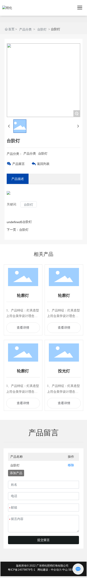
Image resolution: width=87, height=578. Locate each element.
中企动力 (56, 569)
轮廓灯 (23, 295)
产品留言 (18, 164)
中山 (65, 569)
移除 (71, 465)
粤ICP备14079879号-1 (21, 569)
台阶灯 (42, 29)
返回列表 (43, 164)
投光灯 (64, 371)
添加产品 (16, 473)
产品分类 (25, 29)
